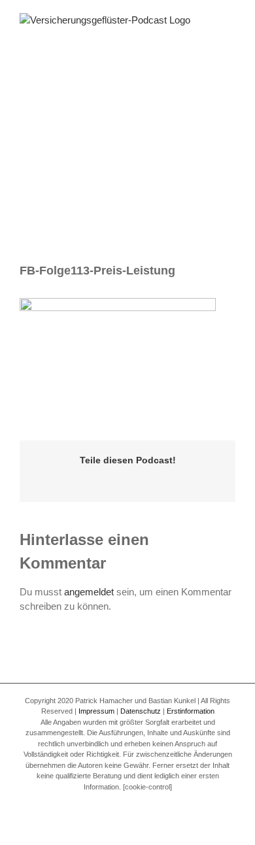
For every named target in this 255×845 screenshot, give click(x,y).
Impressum (96, 711)
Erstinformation (190, 711)
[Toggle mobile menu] (230, 33)
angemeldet (89, 591)
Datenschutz (140, 711)
